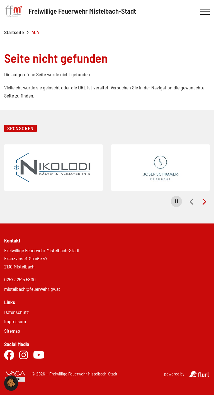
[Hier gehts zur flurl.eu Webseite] (199, 375)
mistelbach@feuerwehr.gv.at (32, 289)
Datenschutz (16, 312)
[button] (176, 201)
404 (35, 32)
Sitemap (12, 331)
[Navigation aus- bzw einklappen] (205, 12)
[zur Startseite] (13, 12)
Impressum (15, 321)
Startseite (14, 32)
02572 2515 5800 (20, 279)
